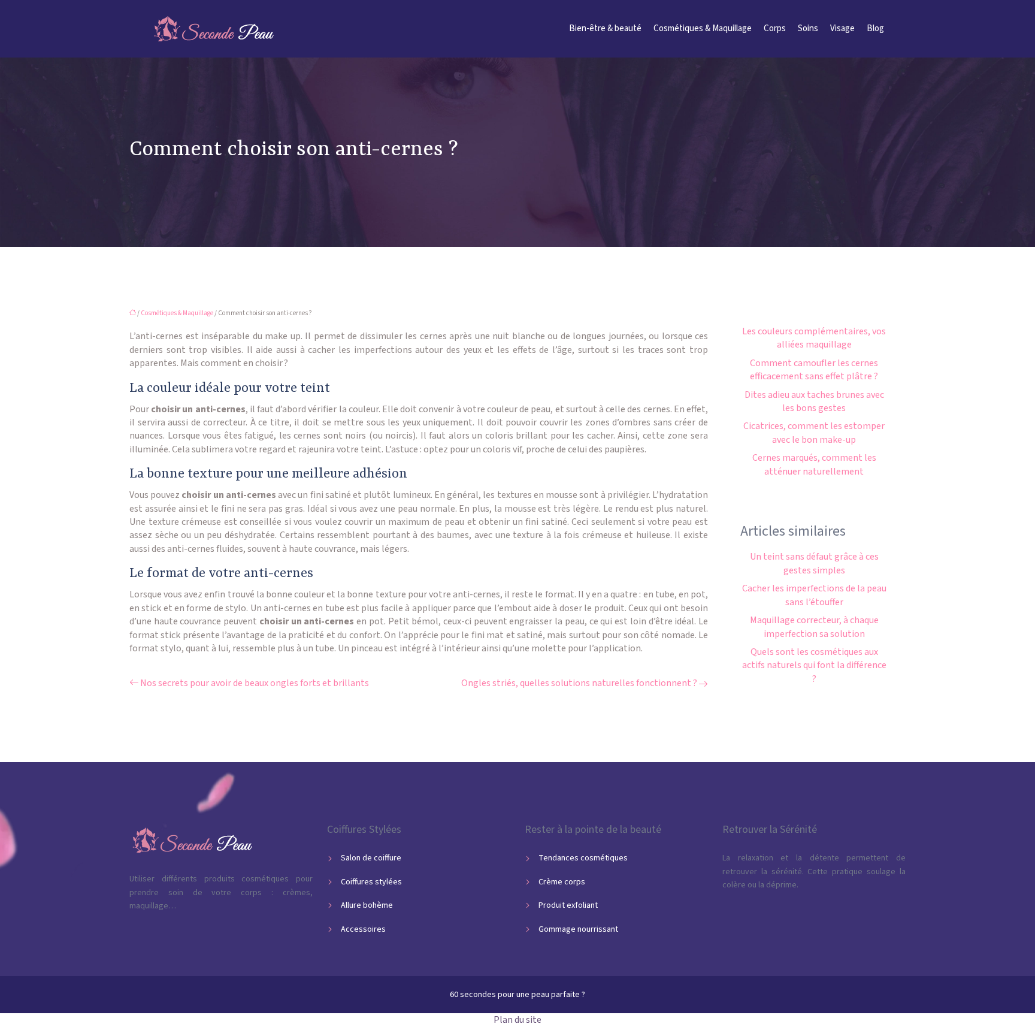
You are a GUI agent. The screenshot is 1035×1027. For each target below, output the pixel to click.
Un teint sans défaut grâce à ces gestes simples (814, 563)
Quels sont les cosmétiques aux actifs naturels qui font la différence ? (814, 665)
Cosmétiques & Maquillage (702, 28)
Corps (775, 28)
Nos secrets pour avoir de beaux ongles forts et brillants (254, 683)
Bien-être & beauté (605, 28)
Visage (842, 28)
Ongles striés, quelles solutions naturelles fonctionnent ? (579, 683)
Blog (875, 28)
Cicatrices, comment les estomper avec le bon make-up (814, 432)
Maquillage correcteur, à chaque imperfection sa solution (814, 627)
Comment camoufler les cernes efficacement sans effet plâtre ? (814, 370)
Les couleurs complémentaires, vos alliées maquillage (814, 338)
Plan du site (517, 1019)
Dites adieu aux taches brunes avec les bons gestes (814, 401)
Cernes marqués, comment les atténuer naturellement (814, 464)
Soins (808, 28)
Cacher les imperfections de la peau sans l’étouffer (814, 595)
